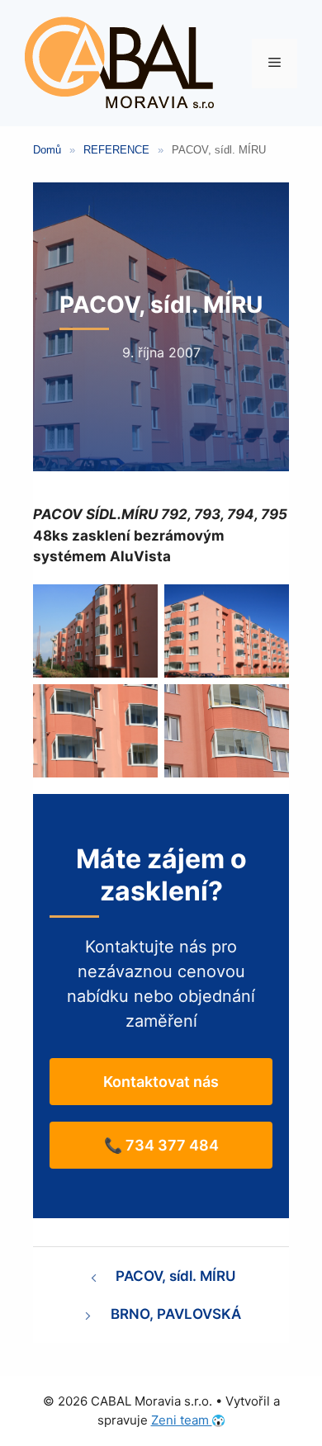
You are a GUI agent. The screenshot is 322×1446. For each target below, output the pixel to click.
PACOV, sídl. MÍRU (175, 1276)
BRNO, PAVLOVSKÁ (176, 1314)
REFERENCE (116, 150)
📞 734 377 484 (161, 1145)
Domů (47, 150)
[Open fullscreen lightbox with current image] (95, 631)
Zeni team (181, 1420)
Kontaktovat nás (161, 1081)
